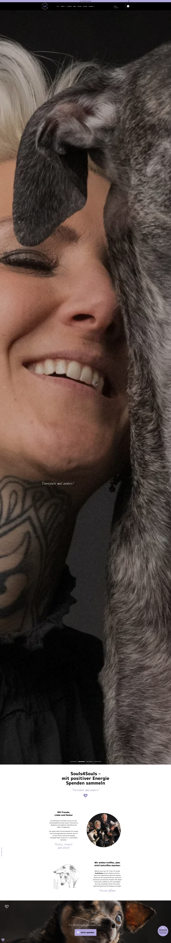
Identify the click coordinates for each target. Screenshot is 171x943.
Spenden (91, 6)
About (62, 6)
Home (58, 6)
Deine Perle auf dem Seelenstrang (163, 931)
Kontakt (85, 6)
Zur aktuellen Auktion (85, 1)
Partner (80, 6)
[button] (5, 387)
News (74, 6)
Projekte (69, 6)
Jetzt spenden (87, 932)
